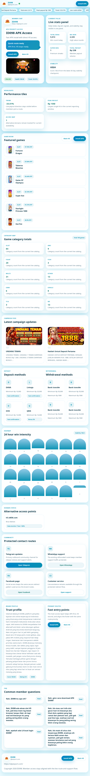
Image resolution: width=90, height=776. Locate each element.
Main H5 (25, 54)
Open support (66, 592)
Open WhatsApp (66, 565)
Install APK (82, 4)
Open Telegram (24, 565)
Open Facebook (24, 592)
